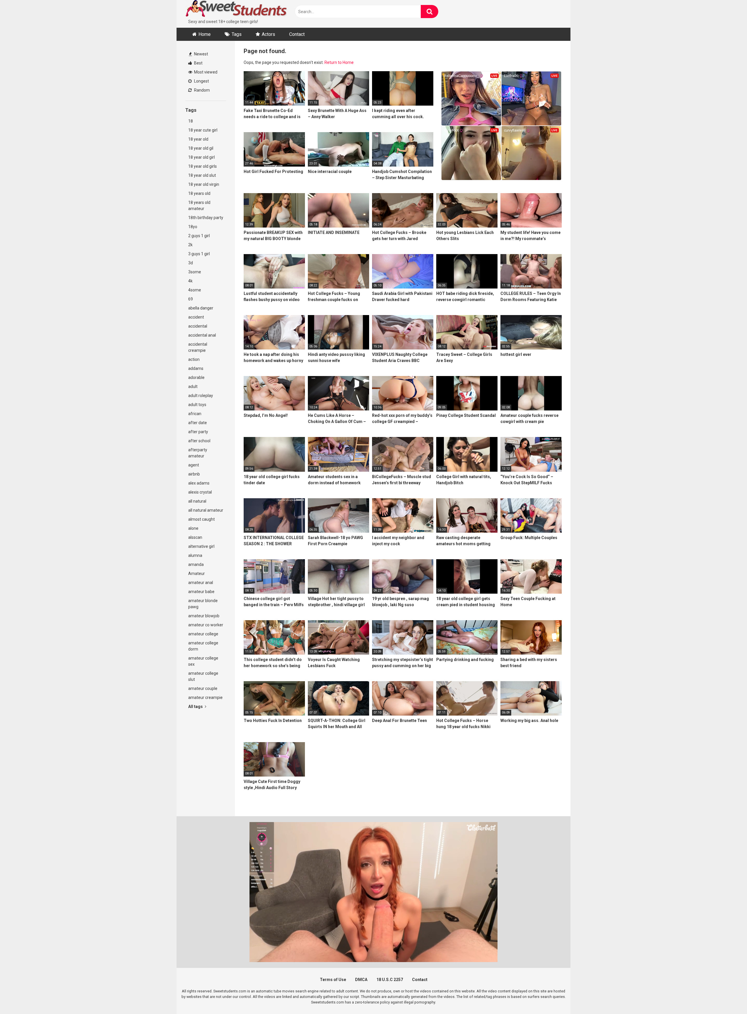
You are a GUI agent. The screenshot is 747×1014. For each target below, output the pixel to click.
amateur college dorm (203, 646)
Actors (268, 34)
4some (194, 290)
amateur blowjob (203, 615)
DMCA (361, 979)
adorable (196, 377)
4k (190, 281)
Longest (201, 81)
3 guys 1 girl (199, 253)
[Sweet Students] (236, 9)
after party (198, 431)
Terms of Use (333, 979)
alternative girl (201, 546)
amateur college (203, 634)
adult (193, 386)
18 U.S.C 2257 (389, 979)
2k (190, 244)
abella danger (200, 308)
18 (190, 121)
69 (190, 299)
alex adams (199, 483)
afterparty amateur (197, 452)
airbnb (194, 474)
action (194, 359)
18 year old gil (200, 148)
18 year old (198, 139)
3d (190, 263)
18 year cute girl (202, 130)
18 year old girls (202, 166)
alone (193, 528)
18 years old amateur (199, 205)
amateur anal (200, 582)
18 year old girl (201, 157)
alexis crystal (200, 492)
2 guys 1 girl (199, 235)
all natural (197, 501)
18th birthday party (205, 217)
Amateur (196, 573)
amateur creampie (205, 697)
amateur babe (201, 591)
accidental (197, 326)
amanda (196, 564)
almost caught (201, 519)
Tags (237, 34)
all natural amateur (205, 510)
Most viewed (205, 72)
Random (201, 90)
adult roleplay (200, 395)
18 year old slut (202, 175)
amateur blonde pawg (203, 603)
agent (193, 465)
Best (198, 63)
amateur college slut (203, 676)
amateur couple (202, 688)
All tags (196, 706)
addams (195, 368)
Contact (297, 34)
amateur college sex (203, 661)
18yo (192, 226)
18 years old (199, 193)
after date (197, 422)
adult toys (197, 404)
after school (199, 440)
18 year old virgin (203, 184)
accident (196, 317)
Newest (200, 54)
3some (194, 272)
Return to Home (339, 62)
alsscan (195, 537)
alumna (195, 555)
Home (204, 34)
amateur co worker (205, 625)
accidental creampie (197, 347)
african (194, 413)
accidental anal (202, 335)
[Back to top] (727, 996)
